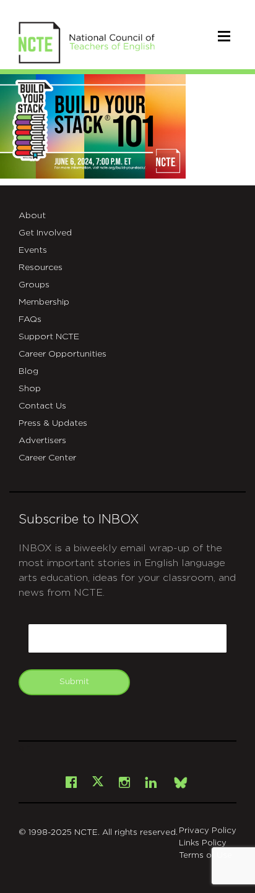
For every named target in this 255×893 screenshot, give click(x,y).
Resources (41, 267)
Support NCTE (49, 336)
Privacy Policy (207, 831)
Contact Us (42, 406)
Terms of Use (205, 856)
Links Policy (203, 843)
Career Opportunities (62, 354)
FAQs (30, 319)
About (32, 215)
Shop (30, 388)
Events (33, 250)
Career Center (47, 458)
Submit (74, 681)
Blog (28, 371)
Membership (44, 302)
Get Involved (45, 233)
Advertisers (42, 440)
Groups (34, 285)
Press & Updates (53, 423)
